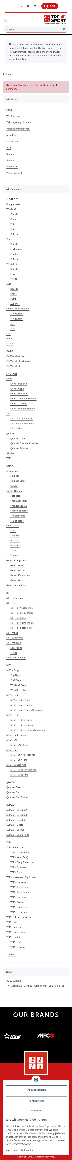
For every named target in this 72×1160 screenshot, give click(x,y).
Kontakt (10, 154)
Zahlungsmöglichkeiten (18, 122)
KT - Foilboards (14, 598)
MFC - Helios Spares (21, 705)
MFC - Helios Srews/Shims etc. (26, 710)
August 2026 (13, 981)
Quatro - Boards (14, 787)
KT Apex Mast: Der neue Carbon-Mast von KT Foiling (36, 985)
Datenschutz (13, 141)
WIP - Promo (13, 937)
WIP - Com (16, 872)
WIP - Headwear (19, 912)
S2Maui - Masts (14, 824)
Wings (13, 278)
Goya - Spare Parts (16, 585)
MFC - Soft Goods (16, 735)
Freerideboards (18, 505)
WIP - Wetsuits (18, 882)
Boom (13, 219)
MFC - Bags (12, 670)
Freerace (15, 540)
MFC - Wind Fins (19, 774)
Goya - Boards (14, 491)
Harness (14, 475)
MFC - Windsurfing (16, 764)
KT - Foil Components (22, 622)
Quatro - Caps (17, 438)
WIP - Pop (15, 942)
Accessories (12, 471)
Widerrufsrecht (14, 173)
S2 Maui (10, 453)
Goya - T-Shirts (18, 403)
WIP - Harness (18, 897)
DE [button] (17, 6)
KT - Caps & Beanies (21, 418)
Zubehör (14, 234)
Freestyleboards (19, 510)
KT (7, 413)
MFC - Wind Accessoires (23, 769)
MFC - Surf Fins (18, 759)
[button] (51, 6)
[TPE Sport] (55, 19)
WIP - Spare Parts (15, 932)
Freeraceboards (18, 500)
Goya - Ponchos (18, 393)
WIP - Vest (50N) (19, 857)
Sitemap (10, 160)
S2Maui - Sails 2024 (17, 820)
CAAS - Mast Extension (18, 361)
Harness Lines (18, 480)
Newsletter (12, 135)
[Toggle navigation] (5, 19)
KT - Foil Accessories (21, 607)
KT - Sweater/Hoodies (22, 423)
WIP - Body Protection (22, 862)
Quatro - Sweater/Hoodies (24, 443)
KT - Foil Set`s (18, 618)
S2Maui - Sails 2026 (17, 810)
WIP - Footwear (18, 907)
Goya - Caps (17, 388)
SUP (12, 323)
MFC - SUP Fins (19, 745)
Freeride (14, 535)
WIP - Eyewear (18, 867)
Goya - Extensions (20, 575)
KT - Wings (12, 632)
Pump (13, 298)
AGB (8, 147)
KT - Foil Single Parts (21, 612)
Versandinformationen (18, 128)
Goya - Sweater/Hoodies (23, 398)
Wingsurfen (16, 318)
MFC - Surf (12, 750)
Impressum (12, 166)
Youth (13, 550)
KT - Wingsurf (13, 642)
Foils (12, 274)
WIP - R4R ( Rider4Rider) (19, 917)
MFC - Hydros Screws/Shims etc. (27, 730)
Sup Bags (15, 675)
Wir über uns (13, 116)
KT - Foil (10, 603)
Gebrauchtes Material (17, 308)
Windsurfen (16, 313)
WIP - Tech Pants (19, 892)
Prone (13, 293)
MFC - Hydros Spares (21, 725)
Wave (13, 530)
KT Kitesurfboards (15, 657)
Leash (9, 343)
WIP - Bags (12, 922)
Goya (9, 378)
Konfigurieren (37, 1100)
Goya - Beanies (18, 383)
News (9, 109)
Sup (8, 239)
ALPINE (12, 954)
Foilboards (16, 249)
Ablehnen (36, 1110)
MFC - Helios (13, 695)
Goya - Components (17, 560)
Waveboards (17, 520)
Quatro (10, 433)
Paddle (14, 254)
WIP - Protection (15, 847)
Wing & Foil (12, 264)
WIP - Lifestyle (14, 927)
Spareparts (16, 647)
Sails (12, 229)
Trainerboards (17, 515)
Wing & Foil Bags (19, 690)
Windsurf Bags (18, 685)
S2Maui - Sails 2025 (17, 815)
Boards (14, 214)
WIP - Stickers (17, 947)
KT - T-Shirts (17, 428)
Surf (8, 283)
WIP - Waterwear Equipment (21, 877)
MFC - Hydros (13, 715)
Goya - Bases (17, 565)
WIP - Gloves (17, 902)
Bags (9, 338)
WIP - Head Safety (20, 852)
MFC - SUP (12, 739)
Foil (12, 224)
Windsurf (11, 209)
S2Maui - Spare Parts (17, 834)
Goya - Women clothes (22, 408)
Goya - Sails (12, 525)
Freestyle (15, 545)
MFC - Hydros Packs (21, 720)
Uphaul (14, 486)
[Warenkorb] (34, 6)
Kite (12, 328)
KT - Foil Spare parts (21, 627)
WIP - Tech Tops (19, 887)
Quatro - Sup (13, 792)
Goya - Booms (18, 570)
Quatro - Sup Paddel (17, 797)
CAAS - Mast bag (15, 356)
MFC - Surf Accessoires (22, 754)
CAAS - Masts (13, 366)
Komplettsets (13, 204)
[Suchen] (64, 29)
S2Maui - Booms (15, 829)
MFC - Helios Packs (20, 700)
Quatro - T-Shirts (19, 448)
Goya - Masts (17, 580)
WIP (8, 458)
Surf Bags (15, 680)
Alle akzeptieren (36, 1089)
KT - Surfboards (14, 637)
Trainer (14, 555)
